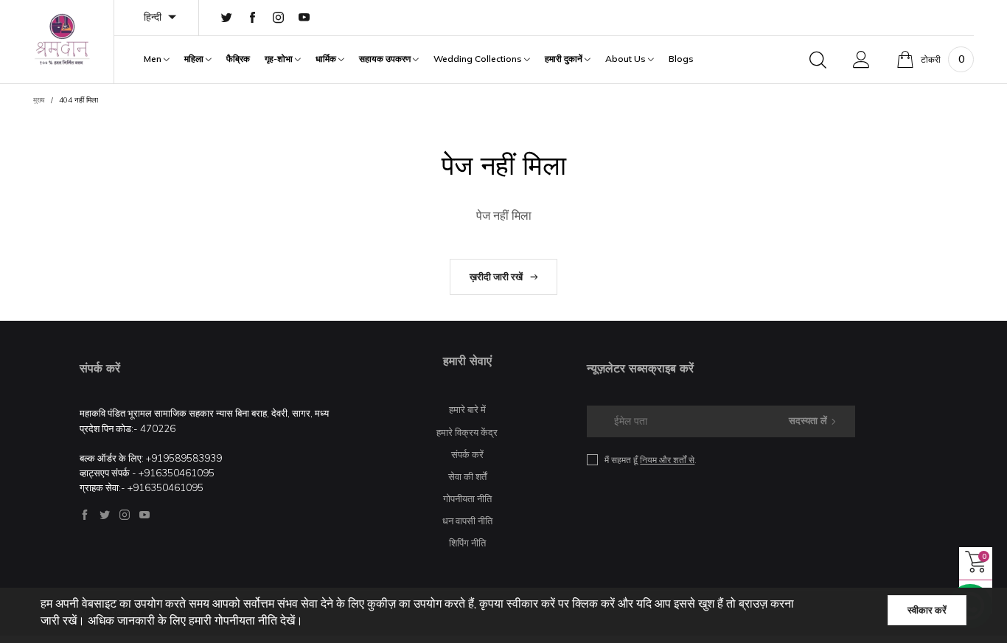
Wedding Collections (478, 59)
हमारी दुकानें (565, 59)
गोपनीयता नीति (467, 498)
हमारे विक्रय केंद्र (467, 432)
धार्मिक (327, 59)
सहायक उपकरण (386, 59)
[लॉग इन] (861, 60)
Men (154, 59)
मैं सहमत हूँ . (650, 459)
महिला (195, 59)
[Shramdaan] (62, 39)
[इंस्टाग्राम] (278, 18)
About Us (626, 59)
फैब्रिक (238, 59)
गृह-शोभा (280, 59)
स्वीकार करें (927, 610)
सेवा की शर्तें (467, 476)
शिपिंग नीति (467, 543)
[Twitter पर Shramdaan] (105, 514)
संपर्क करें (467, 454)
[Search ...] (818, 60)
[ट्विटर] (227, 18)
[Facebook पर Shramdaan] (85, 514)
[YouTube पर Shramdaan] (144, 514)
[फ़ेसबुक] (252, 18)
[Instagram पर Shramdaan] (124, 514)
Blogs (681, 59)
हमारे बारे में (467, 409)
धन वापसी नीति (467, 520)
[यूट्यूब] (304, 18)
